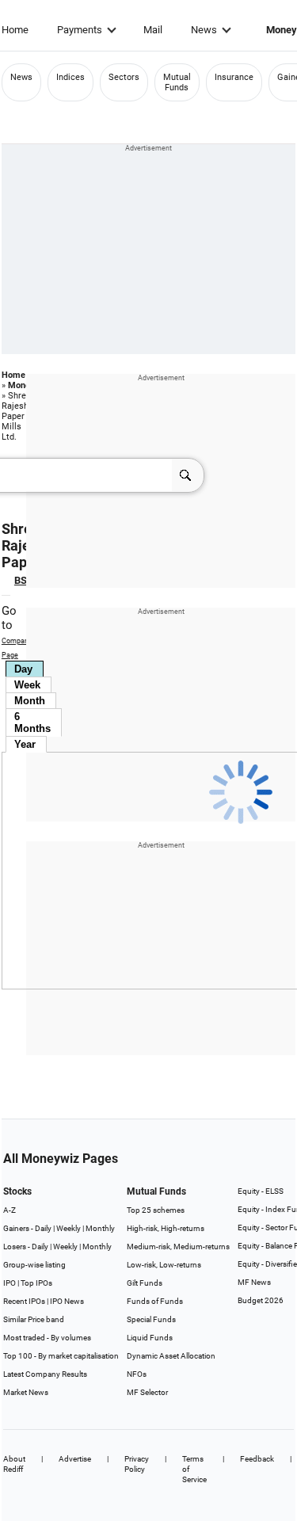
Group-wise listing (34, 1265)
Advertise (75, 1459)
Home (15, 30)
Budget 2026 (261, 1300)
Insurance (234, 77)
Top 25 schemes (156, 1210)
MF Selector (147, 1392)
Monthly (100, 1228)
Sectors (124, 77)
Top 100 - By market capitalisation (61, 1356)
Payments (79, 30)
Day (23, 669)
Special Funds (151, 1319)
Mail (152, 30)
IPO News (67, 1301)
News (204, 30)
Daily (43, 1228)
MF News (254, 1282)
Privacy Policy (136, 1464)
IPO (9, 1283)
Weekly (68, 1228)
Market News (25, 1392)
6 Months (32, 722)
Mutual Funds (177, 82)
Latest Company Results (45, 1374)
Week (27, 685)
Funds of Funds (155, 1301)
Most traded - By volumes (47, 1337)
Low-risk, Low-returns (164, 1265)
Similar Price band (33, 1319)
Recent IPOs (24, 1301)
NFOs (137, 1374)
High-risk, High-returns (165, 1228)
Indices (70, 77)
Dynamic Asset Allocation (171, 1356)
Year (25, 744)
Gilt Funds (144, 1283)
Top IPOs (36, 1283)
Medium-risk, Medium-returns (178, 1246)
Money (21, 385)
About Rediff (14, 1464)
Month (29, 701)
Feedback (257, 1459)
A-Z (9, 1210)
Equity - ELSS (261, 1191)
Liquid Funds (150, 1337)
